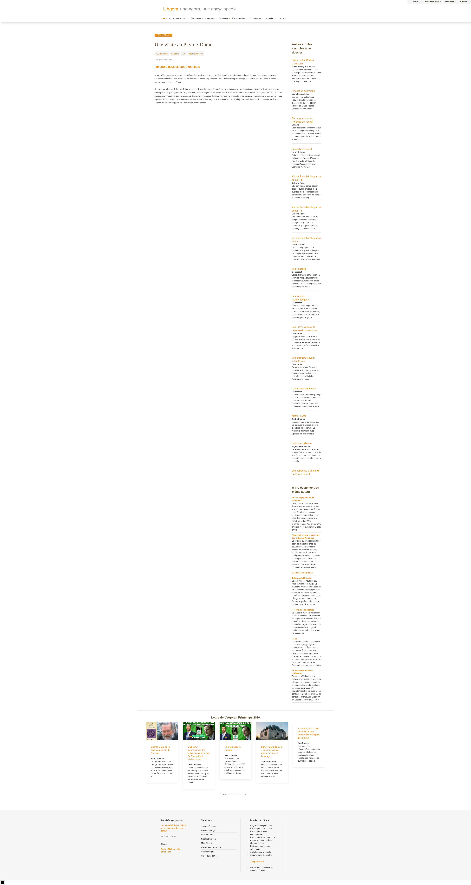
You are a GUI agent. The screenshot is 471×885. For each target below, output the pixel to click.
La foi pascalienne (302, 443)
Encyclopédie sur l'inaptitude (262, 837)
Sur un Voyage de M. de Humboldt (303, 499)
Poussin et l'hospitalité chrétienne (302, 672)
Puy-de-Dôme (162, 53)
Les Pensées (299, 268)
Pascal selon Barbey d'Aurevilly (303, 61)
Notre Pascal (299, 416)
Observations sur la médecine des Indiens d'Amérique (306, 536)
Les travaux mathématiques (300, 297)
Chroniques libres (209, 855)
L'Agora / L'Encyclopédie (261, 825)
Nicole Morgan (207, 851)
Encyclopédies (238, 18)
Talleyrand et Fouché (301, 578)
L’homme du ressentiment (304, 748)
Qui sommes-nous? (177, 18)
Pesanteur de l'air (195, 53)
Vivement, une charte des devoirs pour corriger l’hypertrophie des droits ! (272, 733)
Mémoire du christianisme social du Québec (261, 869)
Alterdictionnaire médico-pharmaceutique (261, 842)
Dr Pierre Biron (207, 834)
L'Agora (170, 8)
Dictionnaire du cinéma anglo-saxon (260, 847)
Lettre (281, 18)
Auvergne (175, 53)
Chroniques (196, 18)
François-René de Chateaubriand (177, 67)
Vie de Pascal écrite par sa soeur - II (306, 208)
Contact (416, 2)
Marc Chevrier (207, 843)
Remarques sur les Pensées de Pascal (302, 119)
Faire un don (449, 2)
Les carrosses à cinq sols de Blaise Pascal (306, 472)
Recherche (463, 2)
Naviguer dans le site (432, 2)
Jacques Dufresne (209, 826)
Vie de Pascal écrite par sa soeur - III (306, 177)
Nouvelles (270, 18)
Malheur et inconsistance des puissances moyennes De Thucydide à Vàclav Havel (162, 753)
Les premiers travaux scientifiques (303, 359)
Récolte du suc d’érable (303, 609)
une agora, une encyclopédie (208, 8)
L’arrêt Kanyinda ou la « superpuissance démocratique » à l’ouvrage (235, 751)
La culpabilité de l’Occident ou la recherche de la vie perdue (173, 828)
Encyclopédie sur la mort (261, 828)
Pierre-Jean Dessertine (211, 847)
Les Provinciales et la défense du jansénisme (304, 328)
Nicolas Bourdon (208, 838)
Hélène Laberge (208, 830)
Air (183, 53)
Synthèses (223, 18)
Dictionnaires (255, 18)
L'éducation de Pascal (304, 388)
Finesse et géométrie (303, 91)
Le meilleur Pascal (302, 149)
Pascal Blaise (163, 35)
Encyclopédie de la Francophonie (258, 833)
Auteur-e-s (209, 18)
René (294, 638)
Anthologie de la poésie (260, 852)
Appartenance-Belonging (261, 854)
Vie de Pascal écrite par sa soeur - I (306, 239)
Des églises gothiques (302, 572)
